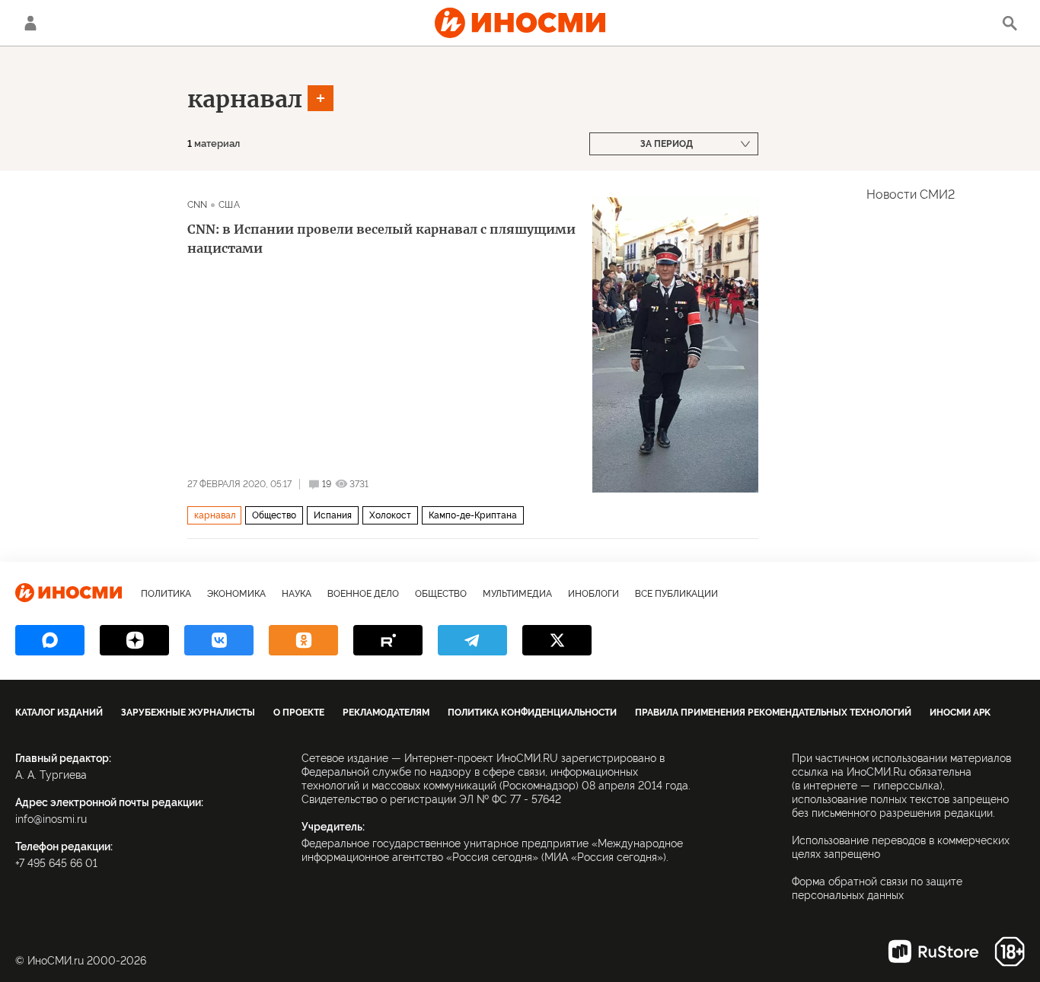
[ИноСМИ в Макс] (50, 640)
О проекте (298, 712)
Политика (166, 593)
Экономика (236, 593)
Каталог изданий (59, 712)
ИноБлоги (593, 593)
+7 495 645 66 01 (56, 863)
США (229, 204)
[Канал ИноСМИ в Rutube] (388, 640)
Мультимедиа (517, 593)
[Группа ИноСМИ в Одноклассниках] (303, 640)
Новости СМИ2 (910, 194)
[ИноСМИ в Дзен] (134, 640)
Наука (296, 593)
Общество (274, 515)
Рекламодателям (386, 712)
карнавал (244, 98)
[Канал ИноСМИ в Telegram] (472, 640)
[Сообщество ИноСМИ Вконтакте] (219, 640)
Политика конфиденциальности (532, 712)
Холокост (390, 515)
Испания (333, 515)
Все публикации (676, 593)
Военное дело (363, 593)
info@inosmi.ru (51, 819)
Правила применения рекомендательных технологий (773, 712)
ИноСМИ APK (960, 712)
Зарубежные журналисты (188, 712)
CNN (197, 204)
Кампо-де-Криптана (473, 515)
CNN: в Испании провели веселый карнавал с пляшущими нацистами (381, 239)
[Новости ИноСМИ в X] (557, 640)
